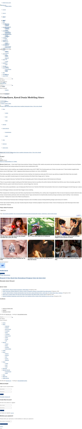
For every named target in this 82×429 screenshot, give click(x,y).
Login (4, 53)
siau (35, 213)
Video (4, 72)
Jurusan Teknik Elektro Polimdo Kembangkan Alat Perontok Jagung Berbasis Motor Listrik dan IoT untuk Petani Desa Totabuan (33, 292)
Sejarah (7, 53)
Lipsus (6, 113)
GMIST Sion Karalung (15, 213)
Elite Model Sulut (7, 213)
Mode (6, 40)
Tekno (6, 35)
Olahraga (4, 124)
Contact (4, 9)
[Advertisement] (31, 303)
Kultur (4, 49)
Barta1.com (8, 314)
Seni (6, 54)
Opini (6, 116)
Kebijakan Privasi (6, 311)
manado (28, 213)
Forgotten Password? (5, 396)
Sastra (6, 101)
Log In (12, 413)
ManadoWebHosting (22, 314)
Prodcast (7, 28)
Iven (6, 59)
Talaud (4, 41)
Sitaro (6, 43)
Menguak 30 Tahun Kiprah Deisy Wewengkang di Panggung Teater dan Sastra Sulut (23, 278)
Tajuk (6, 120)
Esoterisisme (8, 132)
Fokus (4, 109)
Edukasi (7, 25)
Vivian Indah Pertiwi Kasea (50, 213)
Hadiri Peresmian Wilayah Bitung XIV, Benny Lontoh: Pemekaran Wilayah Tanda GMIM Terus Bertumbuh (27, 291)
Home (4, 16)
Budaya (7, 90)
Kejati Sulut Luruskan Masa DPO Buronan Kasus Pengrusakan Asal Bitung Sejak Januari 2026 (24, 294)
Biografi (7, 105)
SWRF (6, 136)
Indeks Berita (8, 6)
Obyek (6, 36)
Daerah (4, 40)
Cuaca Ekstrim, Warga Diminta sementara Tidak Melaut (16, 289)
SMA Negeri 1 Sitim (40, 213)
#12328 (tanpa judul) (7, 2)
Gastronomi (8, 47)
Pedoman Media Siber (8, 308)
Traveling (7, 32)
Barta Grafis (8, 27)
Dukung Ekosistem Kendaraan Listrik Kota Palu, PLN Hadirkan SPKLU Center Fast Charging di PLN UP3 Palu (28, 296)
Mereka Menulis (6, 128)
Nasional (7, 23)
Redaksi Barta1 (4, 270)
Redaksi (4, 310)
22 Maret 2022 (2, 102)
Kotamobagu (8, 46)
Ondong (32, 213)
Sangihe (7, 74)
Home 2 (4, 13)
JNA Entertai (23, 213)
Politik (4, 48)
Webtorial (5, 44)
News (4, 22)
